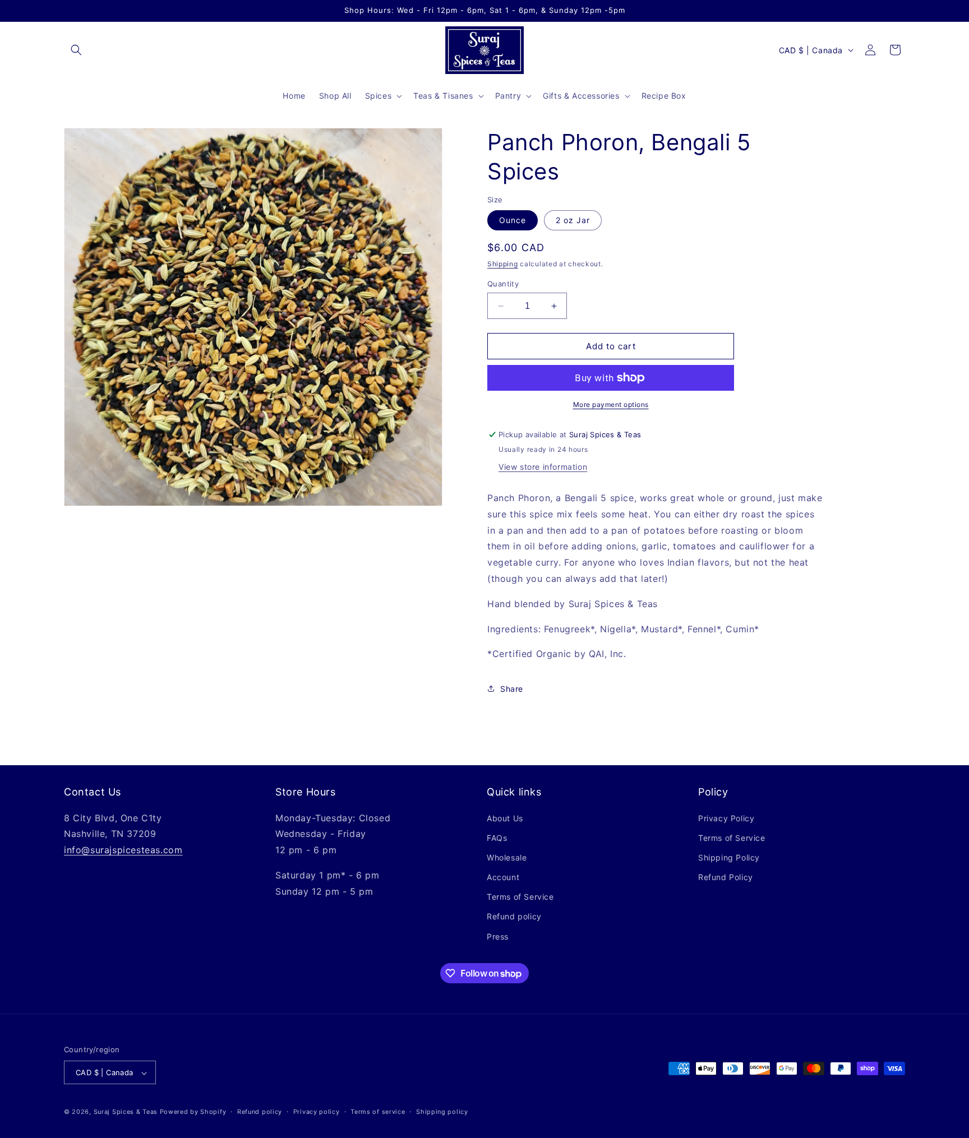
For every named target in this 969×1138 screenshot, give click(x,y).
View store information (543, 466)
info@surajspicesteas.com (123, 849)
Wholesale (507, 857)
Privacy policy (316, 1112)
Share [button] (511, 688)
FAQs (497, 838)
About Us (505, 818)
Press (498, 936)
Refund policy (514, 917)
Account (503, 877)
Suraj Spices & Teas (126, 1112)
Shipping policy (442, 1112)
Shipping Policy (729, 857)
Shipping (502, 264)
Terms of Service (520, 897)
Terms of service (377, 1112)
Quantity (503, 283)
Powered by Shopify (193, 1112)
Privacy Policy (726, 818)
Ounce (512, 220)
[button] (76, 50)
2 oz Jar (573, 220)
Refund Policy (725, 877)
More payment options (611, 404)
